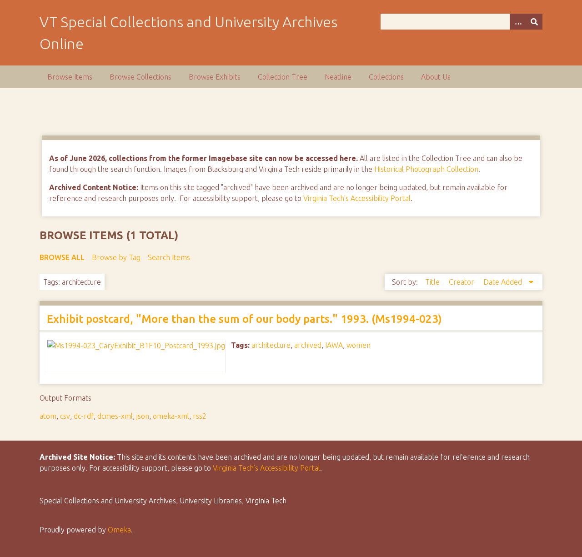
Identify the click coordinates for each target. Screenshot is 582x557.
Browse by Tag (116, 257)
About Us (436, 77)
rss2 (199, 416)
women (358, 345)
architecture (271, 345)
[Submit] (534, 22)
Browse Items (69, 77)
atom (48, 416)
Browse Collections (140, 77)
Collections (386, 77)
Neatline (338, 77)
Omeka (119, 530)
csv (65, 416)
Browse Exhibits (215, 77)
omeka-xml (171, 416)
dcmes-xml (115, 416)
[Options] (518, 22)
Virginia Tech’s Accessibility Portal (266, 468)
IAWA (334, 345)
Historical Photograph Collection (426, 169)
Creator (462, 282)
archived (307, 345)
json (142, 416)
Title (433, 282)
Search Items (169, 257)
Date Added (503, 282)
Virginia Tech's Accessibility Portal (357, 198)
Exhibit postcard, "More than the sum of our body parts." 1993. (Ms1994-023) (244, 319)
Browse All (62, 257)
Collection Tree (282, 77)
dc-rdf (84, 416)
